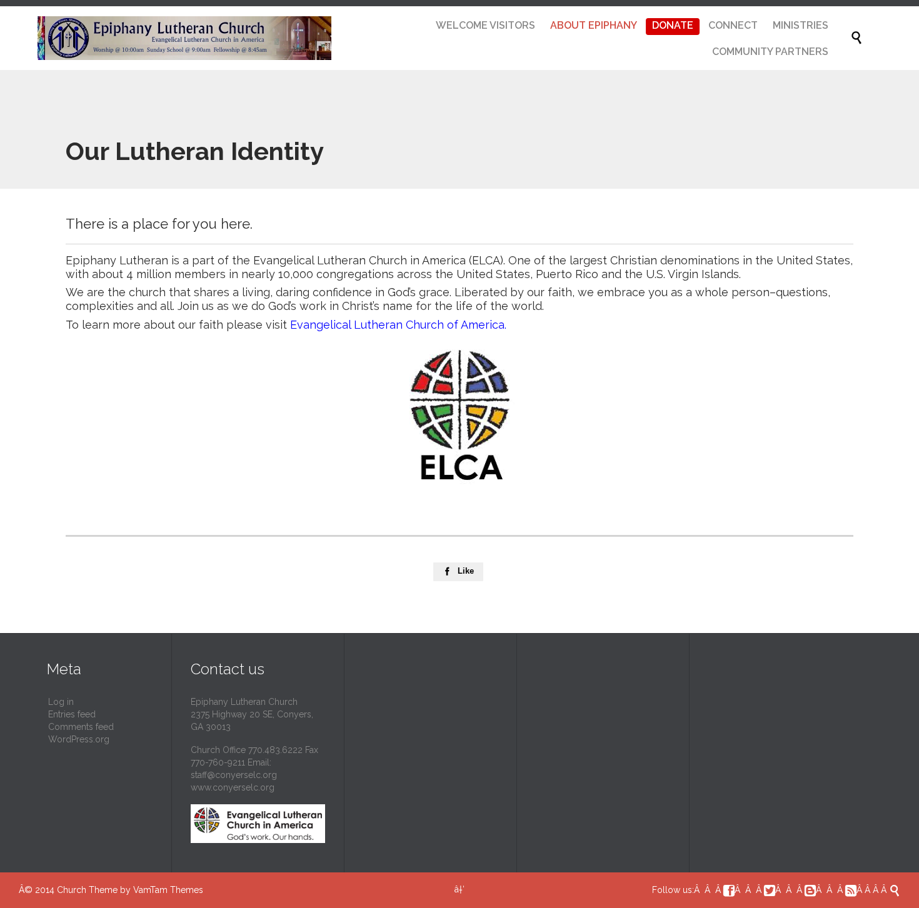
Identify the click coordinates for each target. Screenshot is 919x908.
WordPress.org (78, 739)
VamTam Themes (168, 890)
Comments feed (81, 727)
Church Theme (87, 890)
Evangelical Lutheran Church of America (397, 324)
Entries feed (72, 714)
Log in (61, 702)
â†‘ (459, 889)
